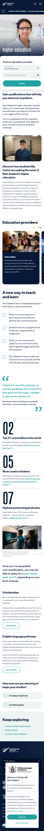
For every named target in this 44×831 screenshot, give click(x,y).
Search (22, 83)
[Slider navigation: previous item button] (35, 228)
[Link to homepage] (22, 750)
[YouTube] (4, 787)
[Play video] (22, 147)
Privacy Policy (18, 811)
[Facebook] (4, 782)
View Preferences (22, 823)
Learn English (11, 670)
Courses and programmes (18, 726)
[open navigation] (40, 4)
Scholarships (11, 626)
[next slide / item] (37, 537)
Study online (11, 730)
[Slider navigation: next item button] (39, 228)
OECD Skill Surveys (19, 518)
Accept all (22, 817)
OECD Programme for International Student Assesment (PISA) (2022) (21, 482)
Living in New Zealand (16, 734)
